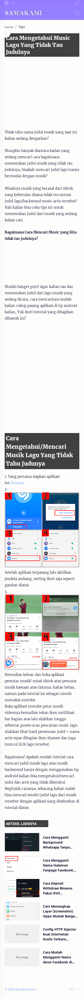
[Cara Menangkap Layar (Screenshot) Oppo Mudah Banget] (22, 911)
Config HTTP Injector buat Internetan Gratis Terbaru (59, 934)
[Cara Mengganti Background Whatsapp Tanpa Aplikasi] (22, 842)
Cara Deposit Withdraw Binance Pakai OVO (57, 888)
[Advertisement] (42, 88)
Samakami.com (25, 989)
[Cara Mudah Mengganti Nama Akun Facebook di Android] (22, 957)
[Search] (77, 12)
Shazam (17, 483)
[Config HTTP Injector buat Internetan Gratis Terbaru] (22, 934)
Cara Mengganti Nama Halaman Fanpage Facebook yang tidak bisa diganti (58, 865)
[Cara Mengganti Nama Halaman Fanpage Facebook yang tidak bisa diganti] (22, 865)
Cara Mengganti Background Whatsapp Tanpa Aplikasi (56, 842)
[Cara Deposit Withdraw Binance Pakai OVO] (22, 888)
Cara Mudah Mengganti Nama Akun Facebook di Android (57, 957)
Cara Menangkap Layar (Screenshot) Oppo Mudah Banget (59, 911)
